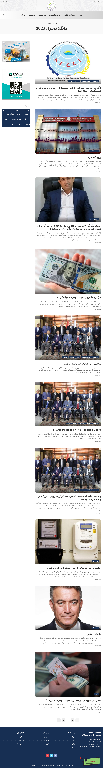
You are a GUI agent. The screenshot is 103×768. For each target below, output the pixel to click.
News (92, 291)
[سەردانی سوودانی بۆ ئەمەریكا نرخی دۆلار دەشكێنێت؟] (68, 674)
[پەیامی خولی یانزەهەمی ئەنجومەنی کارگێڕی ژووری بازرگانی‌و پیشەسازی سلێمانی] (68, 470)
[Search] (3, 15)
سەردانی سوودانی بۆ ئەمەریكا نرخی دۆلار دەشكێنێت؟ (73, 700)
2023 (16, 110)
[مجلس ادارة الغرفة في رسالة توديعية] (68, 337)
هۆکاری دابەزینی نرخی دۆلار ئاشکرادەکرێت (79, 297)
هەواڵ (70, 81)
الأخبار (77, 357)
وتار (90, 219)
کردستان (65, 357)
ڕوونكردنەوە (94, 157)
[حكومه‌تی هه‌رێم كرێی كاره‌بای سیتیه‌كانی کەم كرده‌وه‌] (68, 541)
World (68, 423)
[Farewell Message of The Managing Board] (68, 404)
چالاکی (82, 490)
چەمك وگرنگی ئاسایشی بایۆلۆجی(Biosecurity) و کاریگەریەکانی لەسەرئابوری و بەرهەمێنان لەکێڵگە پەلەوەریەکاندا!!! (68, 227)
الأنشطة (72, 357)
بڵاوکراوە (92, 151)
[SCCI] (51, 6)
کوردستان (77, 81)
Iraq (88, 423)
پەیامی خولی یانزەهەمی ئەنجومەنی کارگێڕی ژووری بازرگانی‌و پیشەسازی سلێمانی (70, 498)
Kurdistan (81, 423)
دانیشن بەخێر (94, 633)
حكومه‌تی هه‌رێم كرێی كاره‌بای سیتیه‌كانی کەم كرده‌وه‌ (74, 567)
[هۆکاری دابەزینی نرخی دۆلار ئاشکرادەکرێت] (68, 271)
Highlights (95, 81)
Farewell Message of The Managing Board (76, 429)
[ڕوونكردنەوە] (68, 131)
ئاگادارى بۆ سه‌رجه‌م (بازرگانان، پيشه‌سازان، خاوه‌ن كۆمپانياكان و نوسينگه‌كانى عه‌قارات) (68, 89)
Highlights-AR (86, 357)
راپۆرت (96, 694)
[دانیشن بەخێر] (68, 608)
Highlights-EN (86, 81)
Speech (96, 219)
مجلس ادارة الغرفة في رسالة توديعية (82, 363)
